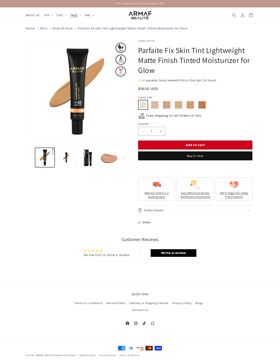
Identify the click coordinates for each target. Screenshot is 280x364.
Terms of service (129, 355)
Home (30, 28)
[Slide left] (30, 157)
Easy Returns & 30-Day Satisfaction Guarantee (195, 194)
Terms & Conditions (88, 303)
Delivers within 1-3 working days (156, 194)
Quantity (143, 124)
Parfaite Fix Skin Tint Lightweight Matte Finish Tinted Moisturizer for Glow (132, 28)
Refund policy (88, 355)
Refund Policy (116, 303)
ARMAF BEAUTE (44, 355)
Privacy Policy (182, 303)
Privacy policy (107, 355)
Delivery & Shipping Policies (149, 303)
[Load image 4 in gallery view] (109, 157)
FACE (43, 28)
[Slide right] (124, 157)
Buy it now (195, 156)
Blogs (199, 303)
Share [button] (146, 222)
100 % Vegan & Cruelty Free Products (234, 194)
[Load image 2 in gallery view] (66, 157)
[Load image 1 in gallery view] (45, 157)
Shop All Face (62, 28)
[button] (48, 15)
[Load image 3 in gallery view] (88, 157)
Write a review (173, 253)
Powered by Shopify (64, 355)
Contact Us (140, 310)
